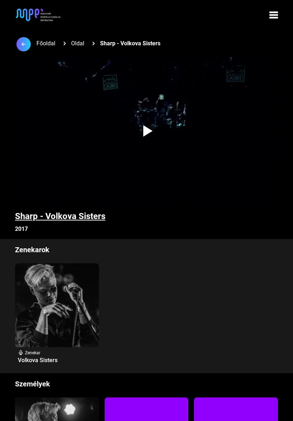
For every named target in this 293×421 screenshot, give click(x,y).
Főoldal (45, 43)
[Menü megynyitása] (273, 15)
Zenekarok (32, 249)
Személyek (32, 384)
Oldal (77, 43)
